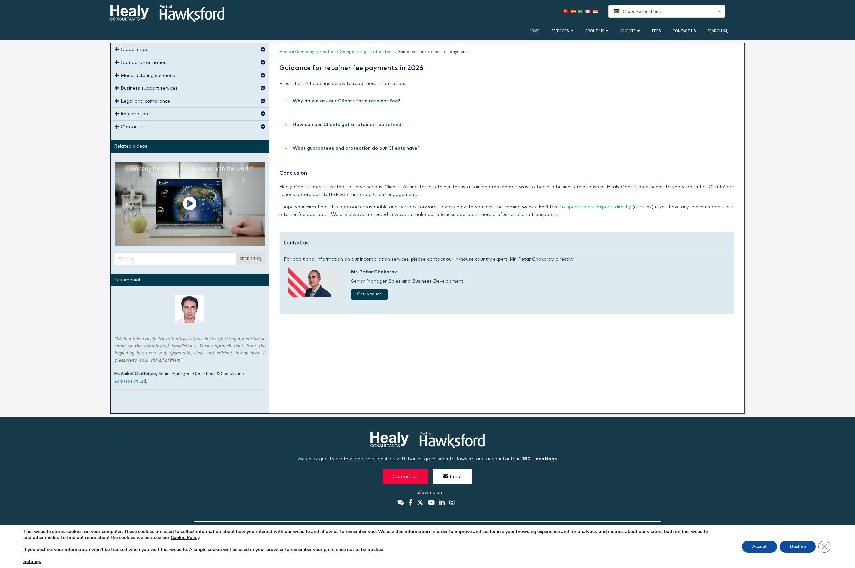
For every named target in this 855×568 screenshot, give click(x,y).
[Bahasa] (596, 11)
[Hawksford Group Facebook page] (410, 503)
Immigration (134, 114)
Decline (798, 546)
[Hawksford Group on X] (420, 503)
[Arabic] (581, 11)
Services (560, 31)
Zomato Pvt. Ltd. (130, 381)
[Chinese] (567, 11)
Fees (656, 31)
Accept (759, 546)
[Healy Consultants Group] (167, 19)
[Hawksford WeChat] (400, 503)
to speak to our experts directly (595, 207)
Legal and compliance (145, 101)
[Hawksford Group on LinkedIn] (442, 503)
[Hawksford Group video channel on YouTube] (431, 503)
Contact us (684, 31)
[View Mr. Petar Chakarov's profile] (315, 296)
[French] (589, 11)
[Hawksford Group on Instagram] (452, 503)
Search (715, 31)
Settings (32, 562)
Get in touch (369, 294)
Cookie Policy (185, 537)
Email (456, 476)
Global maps (135, 49)
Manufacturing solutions (148, 75)
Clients (628, 31)
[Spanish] (574, 11)
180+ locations (539, 459)
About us (594, 31)
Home (534, 31)
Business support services (149, 88)
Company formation (315, 52)
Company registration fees (366, 52)
